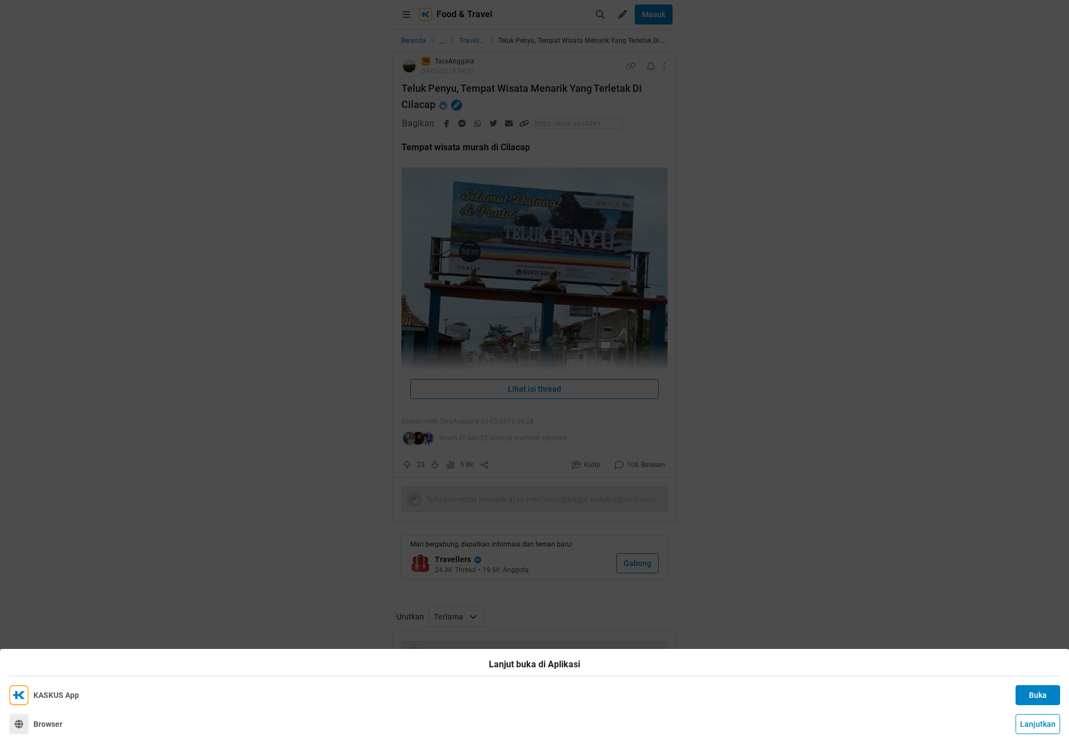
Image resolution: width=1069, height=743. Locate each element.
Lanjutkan (1038, 724)
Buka (1038, 695)
